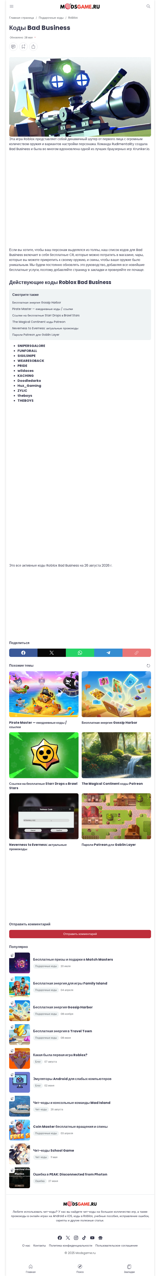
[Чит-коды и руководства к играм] (80, 6)
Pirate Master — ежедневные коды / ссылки (42, 309)
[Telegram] (108, 653)
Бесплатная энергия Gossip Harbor (36, 302)
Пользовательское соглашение (116, 1245)
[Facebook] (23, 653)
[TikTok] (84, 1237)
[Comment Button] (13, 47)
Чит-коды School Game (53, 1150)
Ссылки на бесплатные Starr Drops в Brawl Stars (46, 315)
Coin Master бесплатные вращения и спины (70, 1126)
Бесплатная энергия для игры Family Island (70, 983)
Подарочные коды (46, 966)
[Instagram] (76, 1237)
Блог (38, 1061)
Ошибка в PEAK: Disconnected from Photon (70, 1174)
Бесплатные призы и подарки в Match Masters (73, 959)
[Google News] (100, 1237)
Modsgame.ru (86, 1253)
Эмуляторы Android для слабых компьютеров (72, 1078)
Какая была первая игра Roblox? (60, 1055)
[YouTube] (92, 1237)
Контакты (39, 1245)
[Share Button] (33, 47)
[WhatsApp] (80, 653)
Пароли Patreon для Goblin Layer (35, 335)
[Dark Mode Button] (148, 6)
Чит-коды (41, 1109)
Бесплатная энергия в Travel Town (62, 1031)
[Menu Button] (12, 6)
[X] (52, 653)
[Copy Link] (136, 653)
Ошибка (40, 1181)
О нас (26, 1245)
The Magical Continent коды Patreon (38, 322)
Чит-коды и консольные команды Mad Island (71, 1102)
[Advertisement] (80, 202)
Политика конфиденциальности (70, 1245)
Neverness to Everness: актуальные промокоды (45, 328)
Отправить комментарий (80, 934)
